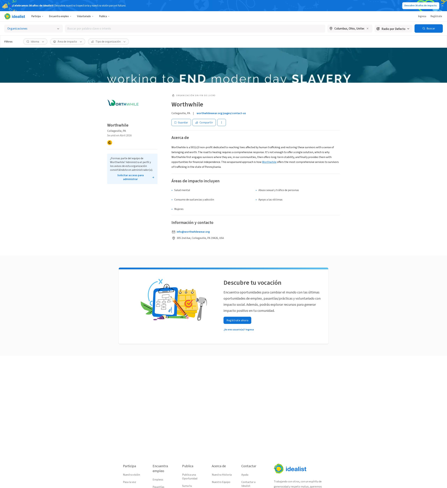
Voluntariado (84, 16)
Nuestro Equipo (221, 482)
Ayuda (244, 475)
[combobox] (195, 28)
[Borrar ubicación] (367, 28)
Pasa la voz (129, 482)
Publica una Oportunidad (189, 476)
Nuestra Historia (222, 475)
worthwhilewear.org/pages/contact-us (221, 113)
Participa (36, 16)
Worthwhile (269, 162)
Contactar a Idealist (248, 484)
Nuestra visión (131, 475)
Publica (103, 16)
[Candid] (109, 142)
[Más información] (349, 29)
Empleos (158, 480)
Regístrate (436, 16)
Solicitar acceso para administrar (130, 177)
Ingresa (422, 16)
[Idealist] (14, 16)
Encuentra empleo (59, 16)
